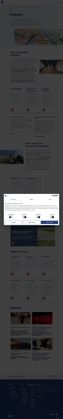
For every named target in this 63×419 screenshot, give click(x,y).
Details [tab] (31, 199)
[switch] (24, 217)
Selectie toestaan (31, 222)
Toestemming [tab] (13, 199)
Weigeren (14, 222)
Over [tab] (50, 199)
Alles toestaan (49, 222)
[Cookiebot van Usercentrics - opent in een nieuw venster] (52, 196)
